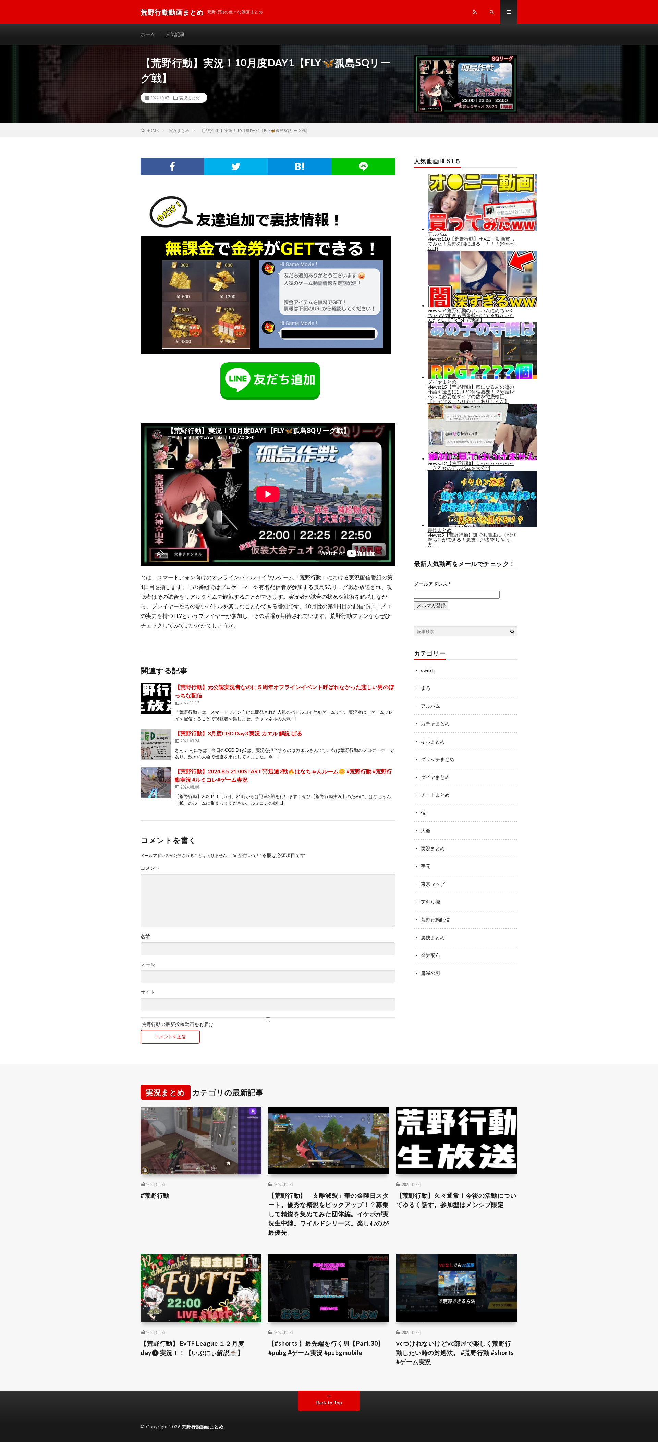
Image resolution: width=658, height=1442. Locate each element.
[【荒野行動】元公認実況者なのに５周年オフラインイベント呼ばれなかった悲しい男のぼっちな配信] (156, 698)
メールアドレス (432, 584)
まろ (425, 688)
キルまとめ (433, 741)
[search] (512, 631)
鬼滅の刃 (430, 973)
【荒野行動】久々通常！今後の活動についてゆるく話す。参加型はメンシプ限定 (456, 1200)
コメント (150, 868)
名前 (145, 936)
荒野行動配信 (435, 919)
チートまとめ (435, 795)
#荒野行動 (155, 1195)
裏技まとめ (433, 937)
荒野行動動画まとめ (203, 1426)
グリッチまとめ (437, 759)
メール (148, 964)
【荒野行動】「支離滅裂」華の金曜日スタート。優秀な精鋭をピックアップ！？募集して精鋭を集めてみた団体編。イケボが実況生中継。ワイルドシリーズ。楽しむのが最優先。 (328, 1214)
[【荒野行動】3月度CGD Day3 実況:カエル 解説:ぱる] (156, 744)
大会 (425, 830)
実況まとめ (189, 98)
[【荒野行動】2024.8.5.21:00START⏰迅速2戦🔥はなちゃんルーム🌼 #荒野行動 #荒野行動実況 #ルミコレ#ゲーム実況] (156, 782)
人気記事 (175, 34)
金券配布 (430, 955)
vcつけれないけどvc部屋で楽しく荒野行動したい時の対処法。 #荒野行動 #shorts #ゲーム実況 (455, 1353)
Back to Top (329, 1402)
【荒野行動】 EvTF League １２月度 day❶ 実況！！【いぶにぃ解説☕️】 (192, 1348)
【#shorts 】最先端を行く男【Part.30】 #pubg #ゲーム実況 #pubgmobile (326, 1348)
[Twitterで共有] (236, 166)
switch (428, 670)
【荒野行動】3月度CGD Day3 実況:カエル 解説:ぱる (238, 733)
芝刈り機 (430, 902)
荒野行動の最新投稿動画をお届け (177, 1024)
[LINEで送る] (363, 166)
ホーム (148, 34)
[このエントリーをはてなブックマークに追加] (299, 166)
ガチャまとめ (435, 723)
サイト (148, 992)
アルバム (430, 706)
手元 (425, 866)
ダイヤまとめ (435, 777)
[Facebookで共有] (172, 166)
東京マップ (433, 884)
